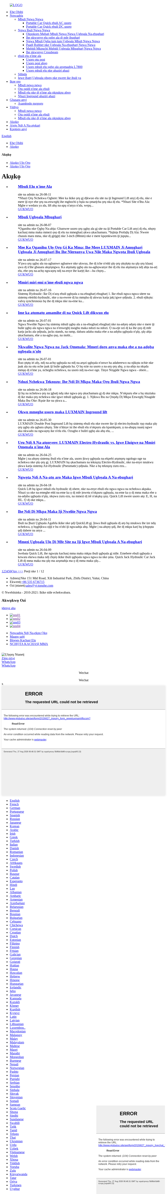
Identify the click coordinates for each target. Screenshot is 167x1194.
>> (21, 571)
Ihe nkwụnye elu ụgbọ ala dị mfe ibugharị (53, 37)
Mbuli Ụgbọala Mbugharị (40, 217)
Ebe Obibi (16, 12)
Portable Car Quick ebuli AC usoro (48, 23)
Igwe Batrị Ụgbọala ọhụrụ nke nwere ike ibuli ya (49, 78)
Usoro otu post (35, 59)
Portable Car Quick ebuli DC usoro (48, 26)
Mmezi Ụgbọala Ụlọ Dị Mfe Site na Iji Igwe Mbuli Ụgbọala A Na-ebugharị (80, 542)
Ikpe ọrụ (15, 81)
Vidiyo (14, 107)
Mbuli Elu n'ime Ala (35, 186)
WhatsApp (8, 662)
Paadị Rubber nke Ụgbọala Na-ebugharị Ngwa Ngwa (60, 45)
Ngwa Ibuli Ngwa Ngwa (34, 30)
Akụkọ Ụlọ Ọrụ (20, 162)
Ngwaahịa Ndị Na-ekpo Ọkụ (28, 633)
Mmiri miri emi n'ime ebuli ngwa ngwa (50, 282)
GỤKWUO (25, 209)
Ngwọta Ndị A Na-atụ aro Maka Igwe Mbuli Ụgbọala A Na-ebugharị (75, 477)
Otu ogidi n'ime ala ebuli (33, 89)
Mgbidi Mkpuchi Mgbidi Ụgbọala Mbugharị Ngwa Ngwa (63, 48)
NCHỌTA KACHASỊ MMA (29, 644)
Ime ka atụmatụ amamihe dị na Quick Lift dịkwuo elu (63, 313)
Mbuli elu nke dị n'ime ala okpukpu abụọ (44, 92)
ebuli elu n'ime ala (29, 56)
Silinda (22, 74)
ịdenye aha (8, 608)
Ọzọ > (15, 571)
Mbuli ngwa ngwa (30, 85)
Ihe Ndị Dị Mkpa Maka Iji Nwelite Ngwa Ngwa (57, 511)
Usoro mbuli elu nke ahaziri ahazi (47, 70)
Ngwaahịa (16, 15)
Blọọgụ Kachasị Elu (23, 640)
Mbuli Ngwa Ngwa (30, 19)
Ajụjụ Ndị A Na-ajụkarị (25, 125)
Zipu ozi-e (8, 658)
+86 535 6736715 (32, 582)
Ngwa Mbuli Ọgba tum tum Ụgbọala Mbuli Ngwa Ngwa (63, 41)
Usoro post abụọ (36, 63)
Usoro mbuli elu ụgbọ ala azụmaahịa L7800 (54, 67)
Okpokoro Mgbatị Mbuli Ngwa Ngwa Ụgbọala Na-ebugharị (65, 34)
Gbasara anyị (18, 100)
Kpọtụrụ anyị (18, 129)
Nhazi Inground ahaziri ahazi (36, 96)
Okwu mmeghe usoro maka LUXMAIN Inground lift (62, 412)
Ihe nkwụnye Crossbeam (42, 52)
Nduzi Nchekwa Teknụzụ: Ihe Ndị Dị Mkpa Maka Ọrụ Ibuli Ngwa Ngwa (79, 381)
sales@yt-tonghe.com (39, 585)
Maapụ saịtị (17, 636)
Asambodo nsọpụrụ (30, 103)
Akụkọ (14, 122)
